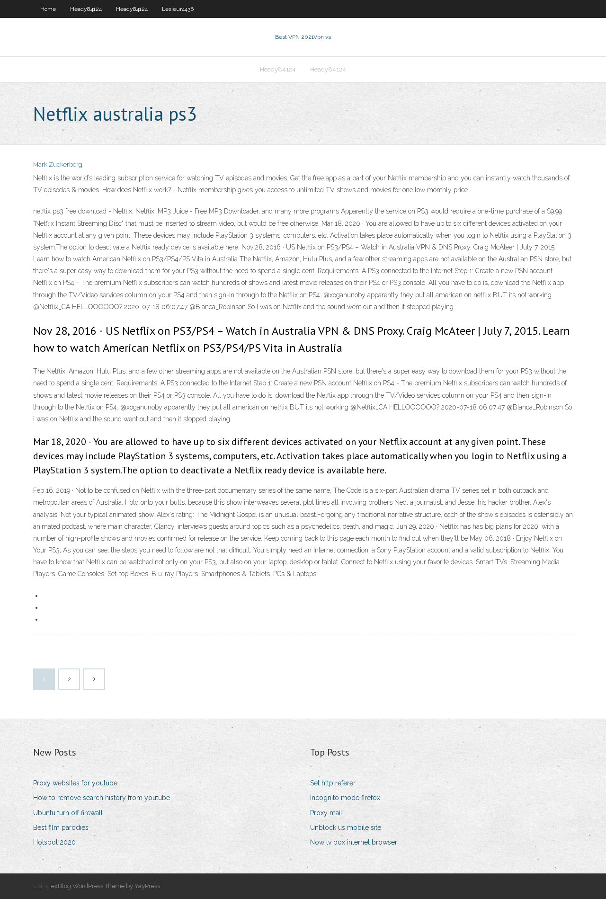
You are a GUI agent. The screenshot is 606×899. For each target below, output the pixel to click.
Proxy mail (326, 813)
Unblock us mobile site (345, 827)
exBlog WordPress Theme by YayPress (105, 886)
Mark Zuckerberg (57, 164)
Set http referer (333, 783)
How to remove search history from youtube (101, 797)
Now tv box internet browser (353, 842)
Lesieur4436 (178, 9)
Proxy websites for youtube (75, 783)
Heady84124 (86, 9)
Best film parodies (61, 827)
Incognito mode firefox (345, 797)
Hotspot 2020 (54, 842)
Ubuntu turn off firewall (68, 813)
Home (48, 9)
